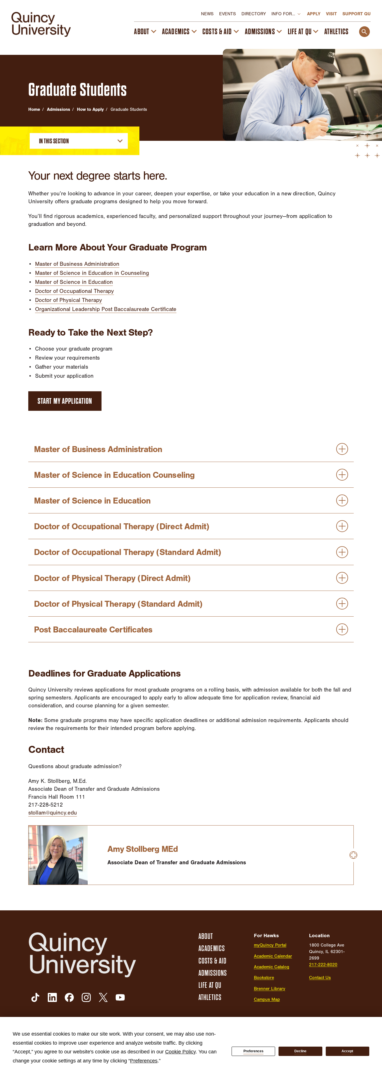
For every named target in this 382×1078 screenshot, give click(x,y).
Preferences (253, 1051)
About (141, 31)
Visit (331, 13)
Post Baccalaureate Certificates (93, 630)
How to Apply (90, 109)
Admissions (260, 31)
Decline (300, 1051)
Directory (253, 13)
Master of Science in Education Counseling (114, 475)
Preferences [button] (143, 1061)
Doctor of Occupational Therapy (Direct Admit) (121, 526)
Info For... (283, 13)
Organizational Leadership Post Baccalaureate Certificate (105, 309)
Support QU (356, 13)
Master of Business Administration (77, 264)
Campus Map (267, 999)
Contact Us (320, 977)
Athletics (336, 31)
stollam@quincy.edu (52, 812)
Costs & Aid (217, 31)
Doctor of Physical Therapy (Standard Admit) (118, 604)
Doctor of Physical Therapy (68, 300)
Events (227, 13)
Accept (347, 1051)
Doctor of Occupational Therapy (74, 291)
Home (34, 109)
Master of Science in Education (74, 282)
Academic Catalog (271, 966)
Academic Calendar (273, 956)
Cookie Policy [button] (180, 1052)
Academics (176, 31)
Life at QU (300, 31)
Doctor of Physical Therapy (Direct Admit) (112, 578)
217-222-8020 (323, 964)
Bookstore (264, 977)
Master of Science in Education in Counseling (92, 273)
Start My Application (65, 401)
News (207, 13)
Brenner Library (269, 988)
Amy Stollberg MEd (142, 849)
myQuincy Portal (270, 945)
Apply (313, 13)
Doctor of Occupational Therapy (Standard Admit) (127, 552)
